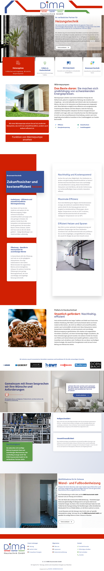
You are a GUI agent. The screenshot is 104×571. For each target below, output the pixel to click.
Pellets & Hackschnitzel (44, 69)
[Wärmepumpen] (69, 63)
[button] (27, 138)
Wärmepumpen (69, 68)
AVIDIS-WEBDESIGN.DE (55, 569)
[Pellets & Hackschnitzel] (45, 63)
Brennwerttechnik (92, 68)
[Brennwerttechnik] (92, 63)
